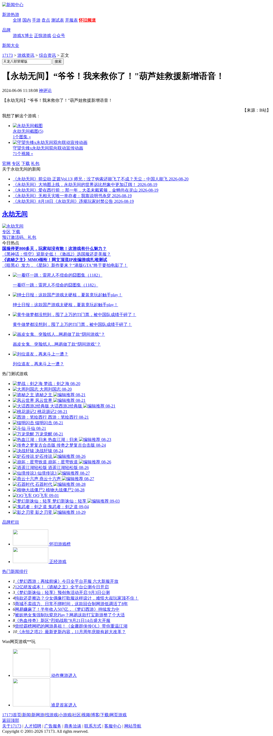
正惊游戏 (42, 35)
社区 (76, 715)
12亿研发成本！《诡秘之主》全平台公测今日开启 (62, 587)
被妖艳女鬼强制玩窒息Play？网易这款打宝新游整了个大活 (70, 615)
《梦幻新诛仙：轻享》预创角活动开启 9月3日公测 (62, 592)
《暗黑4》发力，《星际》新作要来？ (37, 265)
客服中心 (112, 726)
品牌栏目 (10, 522)
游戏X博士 (23, 35)
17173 (7, 55)
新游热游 (10, 14)
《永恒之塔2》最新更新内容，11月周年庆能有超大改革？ (71, 631)
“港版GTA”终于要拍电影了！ (100, 265)
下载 (25, 163)
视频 (86, 715)
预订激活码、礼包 (19, 237)
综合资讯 (47, 55)
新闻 (26, 715)
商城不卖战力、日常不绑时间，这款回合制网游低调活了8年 (71, 603)
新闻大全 (10, 45)
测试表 (57, 20)
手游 (36, 20)
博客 (95, 715)
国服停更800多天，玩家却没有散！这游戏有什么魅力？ (54, 248)
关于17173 (11, 726)
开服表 (71, 20)
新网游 (37, 715)
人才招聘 (32, 726)
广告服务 (52, 726)
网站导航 (132, 726)
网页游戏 (118, 715)
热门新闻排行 (15, 571)
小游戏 (65, 715)
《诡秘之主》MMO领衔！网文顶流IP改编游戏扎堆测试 (54, 259)
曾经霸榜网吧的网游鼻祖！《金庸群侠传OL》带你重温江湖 (71, 626)
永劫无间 (15, 214)
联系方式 (92, 726)
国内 (26, 20)
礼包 (35, 163)
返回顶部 (10, 720)
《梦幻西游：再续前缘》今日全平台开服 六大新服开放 (66, 581)
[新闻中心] (12, 4)
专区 (16, 163)
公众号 (58, 35)
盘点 (46, 20)
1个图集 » (22, 137)
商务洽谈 (72, 726)
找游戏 (51, 715)
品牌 (6, 30)
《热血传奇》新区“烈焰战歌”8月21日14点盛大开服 (62, 620)
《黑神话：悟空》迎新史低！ (30, 254)
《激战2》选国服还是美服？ (84, 254)
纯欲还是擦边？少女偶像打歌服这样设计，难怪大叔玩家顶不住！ (77, 598)
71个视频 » (23, 153)
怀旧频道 (87, 20)
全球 (17, 20)
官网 (6, 163)
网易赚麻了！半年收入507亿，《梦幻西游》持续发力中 (67, 609)
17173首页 (11, 715)
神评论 (45, 90)
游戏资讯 (25, 55)
